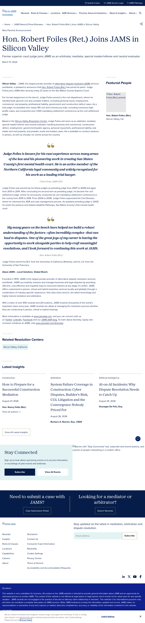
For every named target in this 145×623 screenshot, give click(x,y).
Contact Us (32, 539)
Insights (6, 539)
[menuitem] (25, 13)
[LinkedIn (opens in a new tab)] (123, 576)
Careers (6, 558)
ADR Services (69, 13)
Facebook (28, 319)
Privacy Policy (26, 620)
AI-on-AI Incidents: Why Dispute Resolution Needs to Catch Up (119, 389)
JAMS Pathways (136, 3)
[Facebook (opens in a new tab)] (140, 576)
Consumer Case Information (41, 543)
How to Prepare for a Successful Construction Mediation (21, 389)
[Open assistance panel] (137, 438)
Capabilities (8, 553)
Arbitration (56, 377)
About (132, 13)
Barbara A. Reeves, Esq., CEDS (66, 421)
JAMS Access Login (115, 3)
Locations (55, 13)
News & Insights (118, 13)
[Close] (140, 616)
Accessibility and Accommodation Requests (49, 567)
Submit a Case (93, 3)
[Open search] (140, 13)
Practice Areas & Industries (92, 13)
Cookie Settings (35, 553)
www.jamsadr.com (43, 316)
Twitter (8, 319)
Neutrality (32, 548)
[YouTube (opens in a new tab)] (135, 576)
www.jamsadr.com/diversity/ (49, 323)
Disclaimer (32, 534)
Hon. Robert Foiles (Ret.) (54, 87)
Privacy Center (34, 558)
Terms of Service (35, 563)
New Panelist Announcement (16, 30)
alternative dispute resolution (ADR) (72, 83)
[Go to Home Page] (13, 524)
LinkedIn (17, 319)
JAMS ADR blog (49, 319)
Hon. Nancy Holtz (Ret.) (14, 407)
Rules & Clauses (39, 13)
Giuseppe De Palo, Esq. (111, 406)
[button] (141, 24)
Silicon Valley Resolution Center (31, 121)
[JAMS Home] (11, 12)
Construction (8, 377)
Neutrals (25, 13)
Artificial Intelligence (109, 377)
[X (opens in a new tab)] (129, 576)
